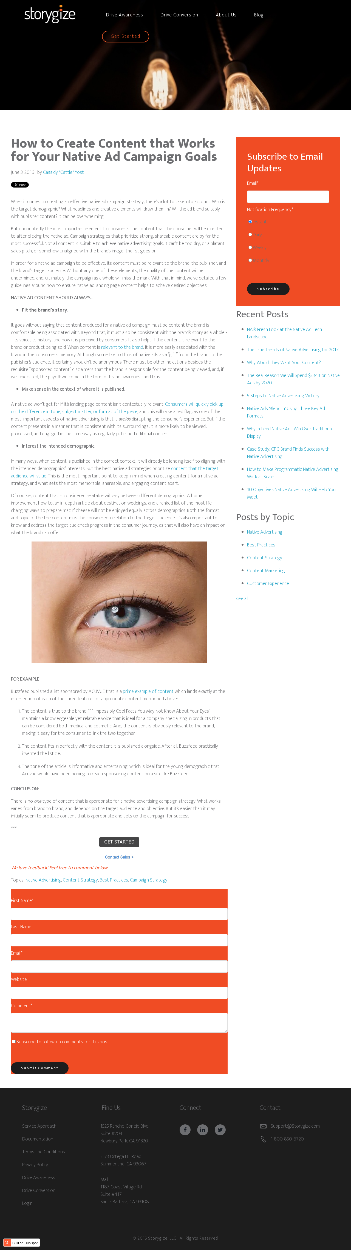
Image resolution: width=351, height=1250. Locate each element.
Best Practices (114, 880)
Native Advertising (43, 880)
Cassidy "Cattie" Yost (63, 172)
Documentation (37, 1139)
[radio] (288, 223)
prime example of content (148, 691)
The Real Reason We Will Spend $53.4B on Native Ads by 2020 (293, 379)
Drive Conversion (38, 1191)
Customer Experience (268, 584)
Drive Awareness (38, 1178)
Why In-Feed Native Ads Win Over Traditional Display (290, 432)
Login (27, 1204)
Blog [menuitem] (259, 15)
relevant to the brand (122, 347)
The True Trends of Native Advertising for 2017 (293, 350)
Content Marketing (266, 571)
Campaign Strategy (148, 880)
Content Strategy (80, 880)
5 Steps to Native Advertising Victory (283, 396)
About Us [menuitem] (226, 15)
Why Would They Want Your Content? (284, 363)
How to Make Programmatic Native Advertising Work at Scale (292, 473)
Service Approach (39, 1126)
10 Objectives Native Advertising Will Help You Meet (291, 493)
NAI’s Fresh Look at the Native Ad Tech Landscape (284, 333)
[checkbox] (288, 242)
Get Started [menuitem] (125, 36)
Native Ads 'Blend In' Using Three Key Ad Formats (286, 412)
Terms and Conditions (43, 1152)
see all (242, 599)
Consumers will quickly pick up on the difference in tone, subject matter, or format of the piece (117, 408)
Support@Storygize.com (295, 1126)
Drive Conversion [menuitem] (179, 15)
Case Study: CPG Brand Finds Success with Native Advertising (288, 453)
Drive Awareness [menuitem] (124, 15)
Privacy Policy (35, 1165)
